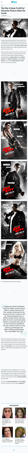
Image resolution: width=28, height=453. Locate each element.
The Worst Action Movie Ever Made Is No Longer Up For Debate (20, 441)
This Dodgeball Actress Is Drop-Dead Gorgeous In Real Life (7, 440)
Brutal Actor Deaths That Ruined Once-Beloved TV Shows (20, 421)
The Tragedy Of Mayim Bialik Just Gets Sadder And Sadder (6, 422)
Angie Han (4, 15)
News (2, 5)
